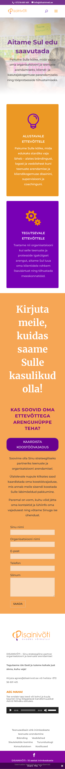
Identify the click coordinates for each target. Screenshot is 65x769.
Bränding (22, 738)
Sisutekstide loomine (21, 742)
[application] (32, 710)
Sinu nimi (17, 527)
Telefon (15, 563)
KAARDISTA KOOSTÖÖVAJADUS (33, 444)
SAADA (18, 603)
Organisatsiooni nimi (25, 539)
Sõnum (15, 575)
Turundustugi (45, 742)
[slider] (52, 710)
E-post (14, 551)
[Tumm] (45, 710)
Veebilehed (38, 738)
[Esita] (10, 710)
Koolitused (41, 746)
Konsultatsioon (22, 746)
